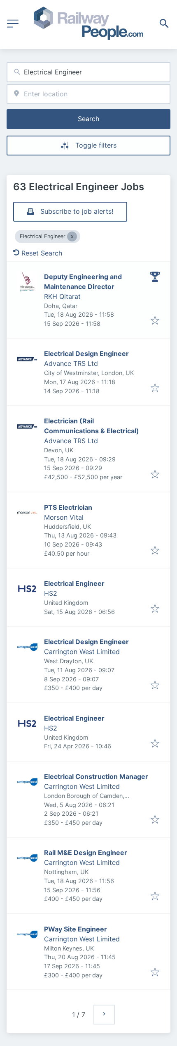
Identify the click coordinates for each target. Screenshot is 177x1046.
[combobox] (88, 72)
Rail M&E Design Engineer (85, 852)
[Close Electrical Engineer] (72, 236)
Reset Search (41, 253)
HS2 (50, 593)
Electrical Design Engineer (86, 353)
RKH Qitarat (62, 296)
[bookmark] (155, 321)
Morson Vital (64, 517)
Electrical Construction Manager (96, 776)
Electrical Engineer (74, 583)
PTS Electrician (68, 507)
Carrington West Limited (82, 651)
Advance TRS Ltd (71, 363)
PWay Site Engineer (75, 929)
